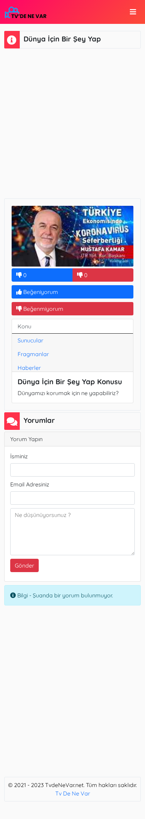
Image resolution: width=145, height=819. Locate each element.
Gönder (24, 565)
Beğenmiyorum (42, 308)
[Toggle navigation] (133, 12)
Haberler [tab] (29, 367)
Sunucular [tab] (30, 340)
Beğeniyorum (40, 291)
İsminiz (19, 456)
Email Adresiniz (29, 484)
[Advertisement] (72, 122)
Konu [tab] (24, 326)
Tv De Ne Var (72, 793)
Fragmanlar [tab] (33, 354)
